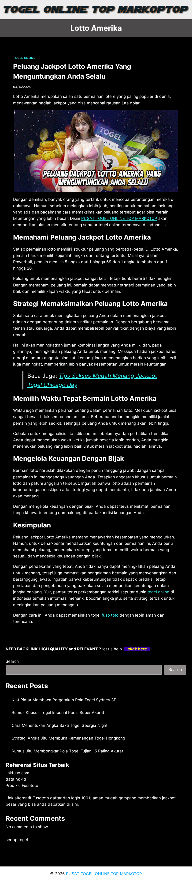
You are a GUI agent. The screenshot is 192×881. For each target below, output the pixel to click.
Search (12, 661)
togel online (158, 592)
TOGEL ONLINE (24, 58)
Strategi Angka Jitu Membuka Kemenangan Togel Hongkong (68, 738)
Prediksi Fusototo (22, 785)
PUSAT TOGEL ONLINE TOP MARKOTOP (104, 873)
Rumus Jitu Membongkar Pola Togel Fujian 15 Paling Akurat (67, 751)
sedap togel (17, 839)
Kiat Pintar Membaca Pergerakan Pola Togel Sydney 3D (64, 700)
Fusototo (41, 798)
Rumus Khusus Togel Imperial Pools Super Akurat (58, 712)
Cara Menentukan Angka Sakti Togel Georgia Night (59, 725)
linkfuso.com (17, 772)
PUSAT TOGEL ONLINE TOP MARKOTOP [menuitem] (119, 218)
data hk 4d (16, 779)
